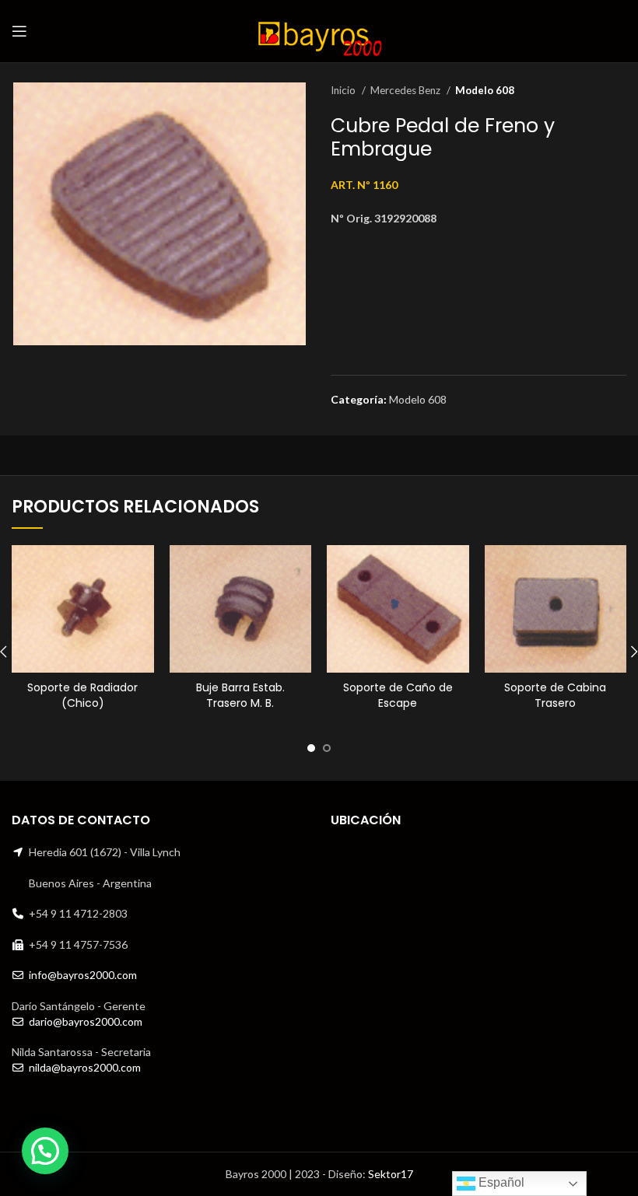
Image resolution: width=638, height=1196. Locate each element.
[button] (45, 1151)
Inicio (344, 90)
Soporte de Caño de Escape (398, 695)
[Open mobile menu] (19, 31)
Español (499, 1182)
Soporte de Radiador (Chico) (82, 695)
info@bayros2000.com (83, 974)
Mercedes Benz (406, 90)
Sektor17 (390, 1173)
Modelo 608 (484, 90)
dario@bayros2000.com (85, 1021)
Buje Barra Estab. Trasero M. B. (240, 695)
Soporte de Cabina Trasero (555, 695)
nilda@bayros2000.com (85, 1067)
